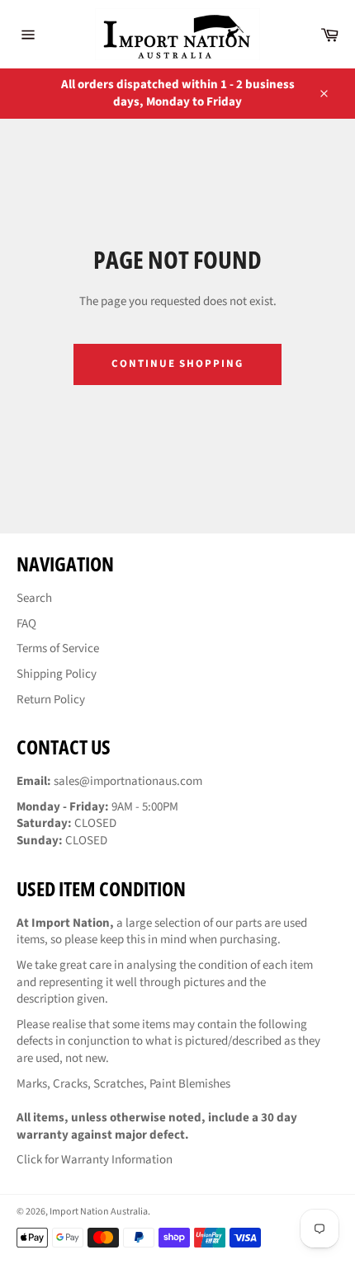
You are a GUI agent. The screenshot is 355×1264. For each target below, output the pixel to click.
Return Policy (51, 699)
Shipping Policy (57, 674)
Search (34, 598)
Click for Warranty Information (95, 1159)
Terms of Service (58, 648)
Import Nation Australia (99, 1212)
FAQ (26, 623)
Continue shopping (177, 363)
